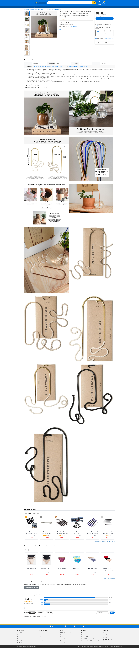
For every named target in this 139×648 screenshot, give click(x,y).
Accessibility (62, 638)
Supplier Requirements (22, 642)
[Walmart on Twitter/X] (106, 640)
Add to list (100, 42)
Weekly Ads (86, 626)
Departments (22, 7)
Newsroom (19, 636)
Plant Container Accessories (73, 66)
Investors (19, 638)
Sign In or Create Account (57, 626)
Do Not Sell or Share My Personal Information (90, 640)
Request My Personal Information (88, 638)
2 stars (42, 602)
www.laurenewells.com (73, 29)
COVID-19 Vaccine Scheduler (66, 632)
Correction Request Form (31, 587)
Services (28, 7)
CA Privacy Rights (85, 636)
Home (25, 9)
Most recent (32, 612)
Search (112, 612)
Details (106, 39)
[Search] (94, 2)
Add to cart (104, 19)
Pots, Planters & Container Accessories (53, 9)
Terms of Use (84, 632)
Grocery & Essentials (41, 7)
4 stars (41, 599)
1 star (42, 604)
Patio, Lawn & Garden (31, 9)
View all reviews (29, 608)
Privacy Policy (84, 634)
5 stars (42, 597)
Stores (40, 634)
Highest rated (40, 612)
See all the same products (109, 578)
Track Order (77, 626)
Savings (33, 7)
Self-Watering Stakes (84, 66)
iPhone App (105, 632)
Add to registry (109, 42)
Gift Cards (41, 640)
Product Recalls (63, 640)
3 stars (42, 600)
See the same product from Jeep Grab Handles (104, 541)
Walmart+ (41, 638)
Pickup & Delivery (50, 7)
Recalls (61, 636)
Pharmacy (58, 7)
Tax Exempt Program (64, 642)
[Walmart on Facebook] (103, 640)
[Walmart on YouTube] (108, 640)
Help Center (68, 626)
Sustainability (20, 640)
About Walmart (20, 632)
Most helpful (49, 612)
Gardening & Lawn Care (40, 9)
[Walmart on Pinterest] (111, 640)
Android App (105, 634)
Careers (63, 7)
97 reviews (69, 19)
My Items (69, 7)
